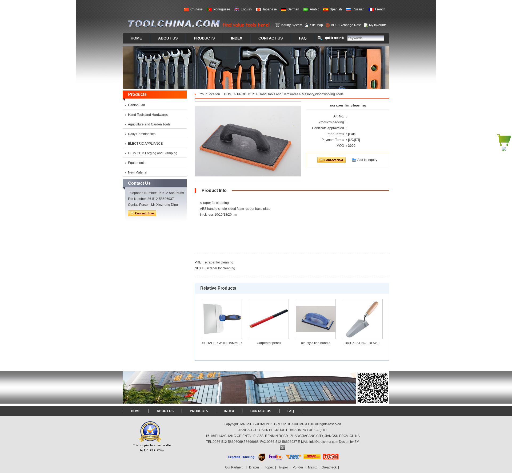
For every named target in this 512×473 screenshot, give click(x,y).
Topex (269, 467)
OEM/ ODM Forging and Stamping (152, 153)
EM (356, 442)
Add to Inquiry (367, 160)
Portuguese (221, 9)
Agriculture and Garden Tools (149, 124)
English (246, 9)
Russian (359, 9)
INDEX (229, 411)
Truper (283, 467)
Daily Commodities (141, 134)
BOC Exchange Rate (346, 25)
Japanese (269, 9)
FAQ (290, 411)
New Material (137, 172)
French (380, 9)
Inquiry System (291, 25)
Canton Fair (136, 105)
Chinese (196, 9)
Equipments (136, 163)
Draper (254, 467)
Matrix (312, 467)
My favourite (378, 25)
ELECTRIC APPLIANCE (145, 143)
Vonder (298, 467)
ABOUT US (165, 411)
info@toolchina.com (323, 442)
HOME (229, 94)
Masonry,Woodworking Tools (322, 94)
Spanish (336, 9)
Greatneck (329, 467)
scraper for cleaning (219, 262)
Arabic (314, 9)
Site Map (316, 25)
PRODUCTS (246, 94)
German (293, 9)
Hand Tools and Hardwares (278, 94)
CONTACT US (260, 411)
